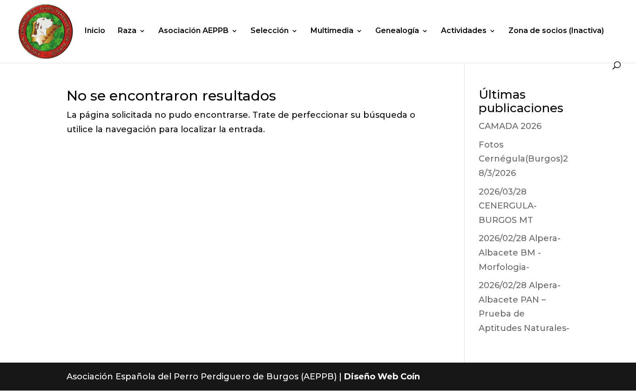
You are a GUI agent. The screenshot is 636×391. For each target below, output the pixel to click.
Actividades (464, 31)
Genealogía (397, 31)
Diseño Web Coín (382, 376)
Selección (269, 31)
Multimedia (332, 31)
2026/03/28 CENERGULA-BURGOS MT (508, 206)
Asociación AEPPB (193, 31)
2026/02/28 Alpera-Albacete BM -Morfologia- (520, 252)
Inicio (95, 31)
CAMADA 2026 (510, 126)
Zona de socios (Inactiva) (556, 31)
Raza (127, 31)
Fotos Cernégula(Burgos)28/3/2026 (523, 159)
